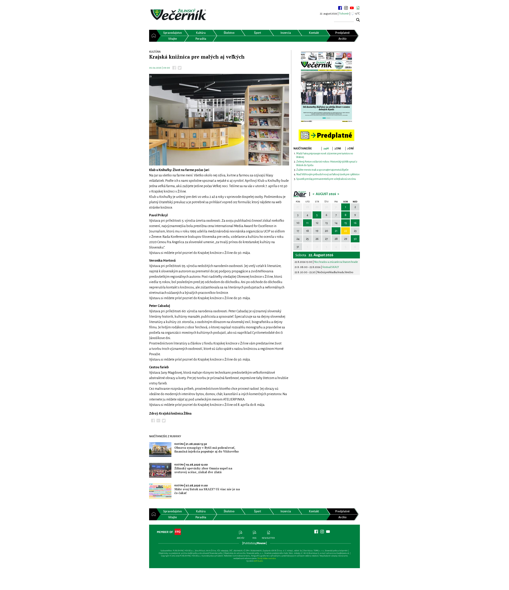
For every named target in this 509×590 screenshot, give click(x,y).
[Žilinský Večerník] (179, 15)
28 (307, 207)
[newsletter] (358, 8)
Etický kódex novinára (266, 558)
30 (326, 207)
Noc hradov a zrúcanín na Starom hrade (336, 261)
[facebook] (340, 8)
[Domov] (152, 36)
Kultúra (179, 444)
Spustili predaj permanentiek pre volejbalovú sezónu (326, 178)
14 (336, 222)
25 (307, 238)
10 (297, 222)
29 (317, 207)
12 (317, 222)
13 (326, 222)
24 (297, 238)
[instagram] (346, 8)
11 (307, 222)
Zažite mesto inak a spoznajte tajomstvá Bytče (322, 169)
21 (336, 230)
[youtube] (352, 8)
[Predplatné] (326, 131)
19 (317, 230)
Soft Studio (258, 561)
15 (345, 222)
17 (298, 230)
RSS (254, 538)
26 (317, 238)
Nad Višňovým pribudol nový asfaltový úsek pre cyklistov (327, 174)
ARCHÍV (240, 538)
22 (345, 230)
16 (355, 222)
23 (355, 230)
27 (297, 207)
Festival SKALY (330, 267)
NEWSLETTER (268, 538)
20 (326, 230)
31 (336, 207)
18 (307, 230)
